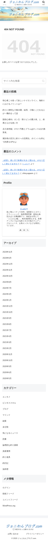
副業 (4, 421)
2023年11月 (7, 252)
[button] (43, 80)
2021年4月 (7, 336)
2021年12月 (8, 306)
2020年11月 (7, 354)
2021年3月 (7, 342)
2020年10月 (8, 360)
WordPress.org (9, 506)
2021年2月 (7, 348)
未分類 (5, 427)
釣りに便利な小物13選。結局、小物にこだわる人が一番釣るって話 (24, 111)
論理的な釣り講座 (10, 445)
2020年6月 (7, 372)
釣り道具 (6, 457)
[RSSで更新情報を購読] (27, 230)
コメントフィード (10, 500)
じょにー (26, 164)
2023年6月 (7, 258)
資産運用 (6, 451)
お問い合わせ (13, 534)
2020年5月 (7, 378)
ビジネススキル (9, 403)
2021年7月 (7, 330)
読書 (4, 439)
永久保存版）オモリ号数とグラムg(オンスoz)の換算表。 (24, 130)
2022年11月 (7, 270)
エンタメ (6, 397)
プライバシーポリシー (35, 534)
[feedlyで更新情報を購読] (24, 230)
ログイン (6, 487)
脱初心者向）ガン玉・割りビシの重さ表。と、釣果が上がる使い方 (24, 121)
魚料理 (5, 469)
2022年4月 (7, 294)
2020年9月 (7, 366)
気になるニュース (10, 433)
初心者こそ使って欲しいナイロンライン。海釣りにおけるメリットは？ (24, 102)
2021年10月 (8, 312)
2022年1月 (7, 300)
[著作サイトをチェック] (20, 230)
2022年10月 (8, 276)
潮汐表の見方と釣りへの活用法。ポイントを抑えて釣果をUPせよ (24, 140)
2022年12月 (8, 264)
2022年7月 (7, 288)
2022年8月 (7, 282)
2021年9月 (7, 318)
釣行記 (5, 463)
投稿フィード (8, 494)
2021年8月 (7, 324)
